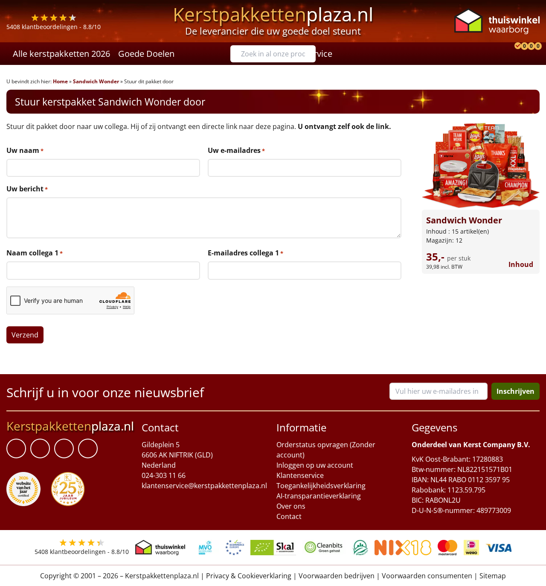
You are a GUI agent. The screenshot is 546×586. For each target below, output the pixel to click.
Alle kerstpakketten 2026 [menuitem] (61, 53)
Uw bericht (27, 188)
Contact (289, 516)
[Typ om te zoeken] (311, 53)
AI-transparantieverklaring (318, 496)
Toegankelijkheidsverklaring (321, 485)
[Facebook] (16, 448)
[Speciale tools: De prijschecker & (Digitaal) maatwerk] (516, 53)
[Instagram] (88, 448)
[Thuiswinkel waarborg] (497, 21)
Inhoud (520, 264)
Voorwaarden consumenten (427, 575)
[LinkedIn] (40, 448)
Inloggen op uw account (314, 465)
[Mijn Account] (509, 53)
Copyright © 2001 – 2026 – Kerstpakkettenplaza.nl (119, 575)
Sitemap (492, 575)
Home (60, 81)
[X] (64, 448)
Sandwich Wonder (96, 81)
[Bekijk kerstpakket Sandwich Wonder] (481, 165)
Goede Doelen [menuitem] (146, 53)
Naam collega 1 (34, 253)
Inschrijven (515, 391)
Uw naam (25, 150)
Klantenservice (300, 475)
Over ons (290, 506)
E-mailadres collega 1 (245, 253)
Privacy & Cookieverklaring (248, 575)
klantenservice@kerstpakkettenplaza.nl (204, 485)
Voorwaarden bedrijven (337, 575)
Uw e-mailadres (236, 150)
